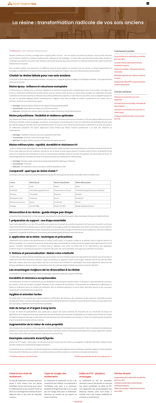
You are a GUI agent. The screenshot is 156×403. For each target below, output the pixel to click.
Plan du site (78, 401)
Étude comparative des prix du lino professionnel (92, 356)
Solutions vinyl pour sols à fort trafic (24, 356)
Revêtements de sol (15, 51)
